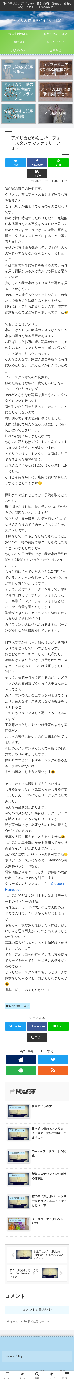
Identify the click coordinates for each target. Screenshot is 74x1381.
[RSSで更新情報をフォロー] (53, 1070)
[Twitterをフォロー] (53, 1059)
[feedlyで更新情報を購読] (21, 1070)
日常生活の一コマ (18, 1005)
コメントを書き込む (37, 1309)
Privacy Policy (13, 1356)
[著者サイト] (21, 1059)
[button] (66, 742)
